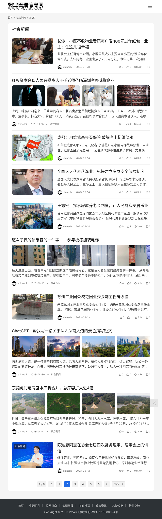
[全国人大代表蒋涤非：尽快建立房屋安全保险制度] (32, 182)
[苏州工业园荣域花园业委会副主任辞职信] (32, 307)
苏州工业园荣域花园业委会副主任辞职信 (92, 296)
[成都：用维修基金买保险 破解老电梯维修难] (32, 148)
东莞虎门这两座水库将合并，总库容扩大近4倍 (52, 388)
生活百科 (34, 505)
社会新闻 (20, 42)
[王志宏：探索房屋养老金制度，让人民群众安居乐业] (32, 216)
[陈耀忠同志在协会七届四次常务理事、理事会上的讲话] (32, 455)
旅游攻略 (117, 505)
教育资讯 (101, 505)
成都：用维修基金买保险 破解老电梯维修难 (95, 137)
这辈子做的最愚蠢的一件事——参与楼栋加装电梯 (55, 240)
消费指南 (51, 505)
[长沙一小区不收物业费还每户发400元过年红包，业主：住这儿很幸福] (32, 51)
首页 (10, 17)
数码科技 (67, 505)
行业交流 (134, 505)
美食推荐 (84, 505)
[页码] (122, 484)
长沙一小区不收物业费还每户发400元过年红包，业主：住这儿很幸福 (102, 44)
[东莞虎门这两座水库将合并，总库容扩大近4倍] (81, 403)
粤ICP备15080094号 (104, 512)
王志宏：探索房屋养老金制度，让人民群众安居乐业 (102, 205)
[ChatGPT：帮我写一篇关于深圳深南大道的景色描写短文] (81, 346)
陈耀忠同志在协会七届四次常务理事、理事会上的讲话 (102, 448)
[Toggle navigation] (150, 6)
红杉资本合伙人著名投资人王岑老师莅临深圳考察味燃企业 (63, 80)
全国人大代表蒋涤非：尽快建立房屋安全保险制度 (100, 171)
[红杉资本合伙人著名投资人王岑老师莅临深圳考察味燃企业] (81, 95)
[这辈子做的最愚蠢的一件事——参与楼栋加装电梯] (81, 255)
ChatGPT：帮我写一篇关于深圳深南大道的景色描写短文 (62, 331)
